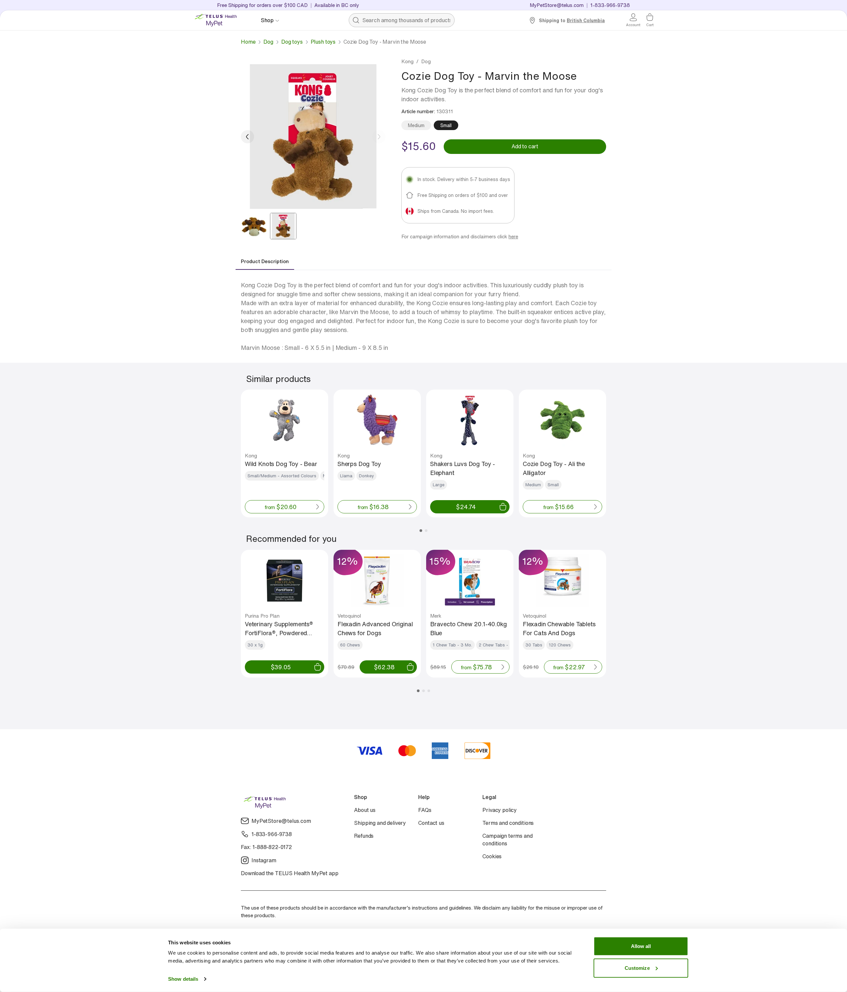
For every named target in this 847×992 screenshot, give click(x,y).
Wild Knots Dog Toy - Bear (281, 463)
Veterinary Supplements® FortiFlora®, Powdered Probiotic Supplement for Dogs (279, 629)
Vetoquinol (349, 615)
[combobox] (402, 20)
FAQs (424, 810)
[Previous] (247, 136)
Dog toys (292, 42)
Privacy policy (499, 810)
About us (365, 810)
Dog (268, 42)
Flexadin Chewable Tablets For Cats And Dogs (559, 628)
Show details (183, 979)
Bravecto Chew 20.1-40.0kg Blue (468, 628)
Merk (435, 615)
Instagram (263, 860)
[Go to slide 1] (254, 226)
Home (248, 42)
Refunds (364, 836)
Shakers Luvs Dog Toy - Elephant (462, 468)
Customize (637, 967)
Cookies (492, 856)
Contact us (431, 823)
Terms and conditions (508, 823)
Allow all (641, 946)
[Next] (378, 136)
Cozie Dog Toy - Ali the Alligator (554, 468)
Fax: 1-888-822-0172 (266, 847)
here (513, 236)
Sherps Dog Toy (359, 463)
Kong (407, 61)
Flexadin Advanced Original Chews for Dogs (375, 628)
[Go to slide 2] (283, 226)
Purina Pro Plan (262, 615)
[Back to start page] (218, 20)
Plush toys (323, 42)
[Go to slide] (421, 530)
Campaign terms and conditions (507, 839)
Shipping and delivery (380, 823)
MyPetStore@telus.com (557, 5)
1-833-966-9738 (271, 834)
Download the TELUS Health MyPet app (289, 873)
